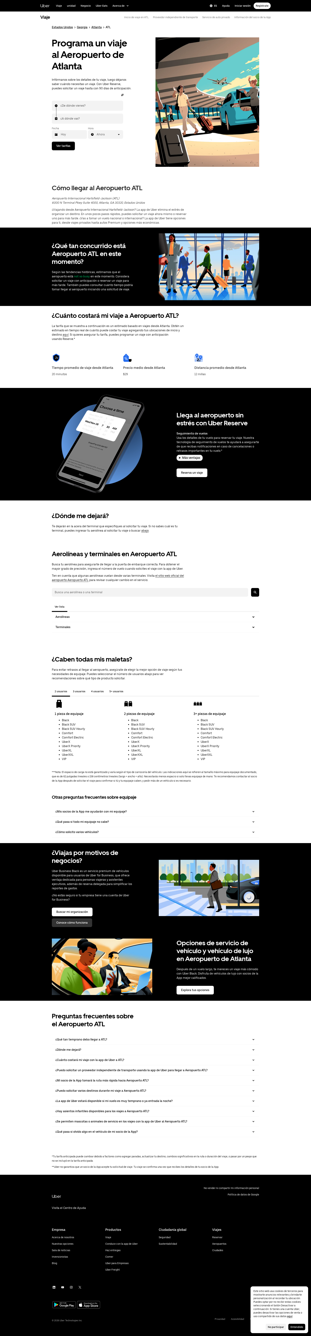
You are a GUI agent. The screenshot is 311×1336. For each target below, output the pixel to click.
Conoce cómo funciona (72, 922)
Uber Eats (101, 5)
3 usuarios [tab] (79, 691)
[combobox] (60, 106)
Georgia (82, 27)
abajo (145, 530)
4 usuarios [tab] (97, 691)
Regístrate (262, 5)
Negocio (86, 5)
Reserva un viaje (192, 472)
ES (215, 5)
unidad (71, 5)
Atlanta (96, 27)
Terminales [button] (62, 627)
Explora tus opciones (195, 990)
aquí (66, 334)
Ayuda (226, 5)
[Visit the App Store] (88, 1305)
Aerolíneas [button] (62, 617)
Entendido (296, 1327)
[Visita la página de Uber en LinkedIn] (54, 1287)
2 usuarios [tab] (61, 691)
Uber (44, 5)
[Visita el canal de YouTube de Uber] (62, 1287)
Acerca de (118, 5)
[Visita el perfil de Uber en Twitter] (80, 1287)
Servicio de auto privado (216, 17)
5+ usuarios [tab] (116, 691)
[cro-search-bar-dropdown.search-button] (255, 592)
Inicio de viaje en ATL (136, 17)
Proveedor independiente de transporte (175, 17)
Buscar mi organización (72, 912)
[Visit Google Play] (64, 1305)
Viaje (59, 5)
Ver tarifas (63, 146)
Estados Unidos (62, 27)
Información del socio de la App (252, 17)
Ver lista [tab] (59, 606)
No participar (276, 1327)
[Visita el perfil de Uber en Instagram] (71, 1287)
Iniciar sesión (243, 5)
